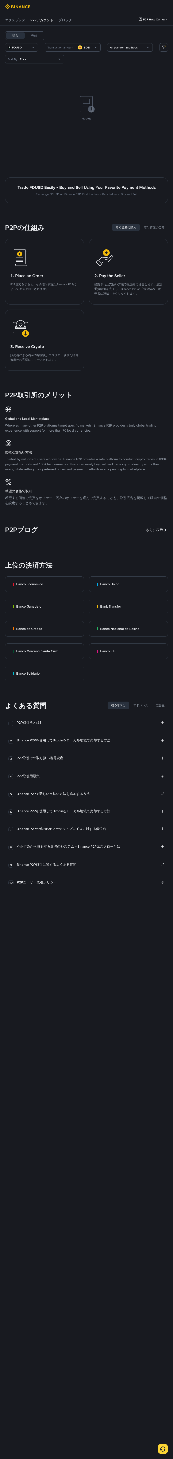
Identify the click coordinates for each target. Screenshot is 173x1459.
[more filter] (163, 47)
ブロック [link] (65, 20)
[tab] (15, 20)
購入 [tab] (15, 36)
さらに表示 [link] (154, 530)
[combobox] (21, 47)
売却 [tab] (34, 36)
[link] (44, 584)
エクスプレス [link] (15, 20)
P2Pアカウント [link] (41, 20)
